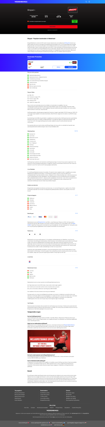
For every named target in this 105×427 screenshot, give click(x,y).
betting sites (67, 43)
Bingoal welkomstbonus (69, 324)
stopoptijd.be (86, 413)
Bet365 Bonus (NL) (45, 392)
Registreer (52, 26)
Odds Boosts (18, 398)
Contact (33, 407)
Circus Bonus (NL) (44, 398)
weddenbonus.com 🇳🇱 (46, 424)
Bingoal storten (41, 222)
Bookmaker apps (70, 392)
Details (58, 67)
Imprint (52, 407)
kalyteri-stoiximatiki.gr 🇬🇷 (58, 422)
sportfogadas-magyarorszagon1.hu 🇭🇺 (76, 422)
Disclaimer (67, 407)
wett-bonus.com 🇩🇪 (59, 424)
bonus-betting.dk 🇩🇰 (24, 422)
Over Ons (26, 407)
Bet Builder (69, 394)
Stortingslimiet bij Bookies (72, 400)
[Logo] (52, 410)
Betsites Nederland (19, 392)
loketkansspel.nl (75, 413)
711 (29, 13)
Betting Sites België (20, 394)
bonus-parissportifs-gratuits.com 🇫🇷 (40, 422)
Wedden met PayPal (71, 398)
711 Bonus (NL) (43, 396)
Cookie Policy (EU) (76, 407)
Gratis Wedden (18, 400)
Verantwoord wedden (42, 407)
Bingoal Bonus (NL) (45, 400)
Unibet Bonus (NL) (44, 394)
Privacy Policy (59, 407)
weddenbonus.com (22, 1)
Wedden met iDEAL (71, 396)
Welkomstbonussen (20, 396)
